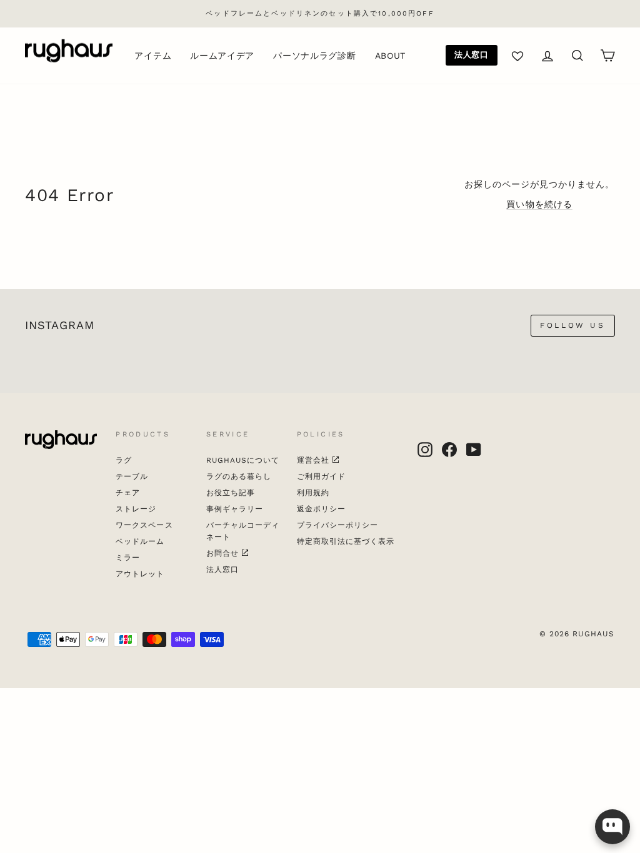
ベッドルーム (140, 541)
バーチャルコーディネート (242, 531)
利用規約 (313, 492)
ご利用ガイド (321, 476)
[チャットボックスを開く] (612, 826)
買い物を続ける (539, 204)
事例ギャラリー (234, 509)
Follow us (572, 325)
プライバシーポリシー (338, 525)
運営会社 (313, 460)
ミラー (128, 557)
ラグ (124, 460)
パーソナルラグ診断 (314, 56)
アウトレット (140, 573)
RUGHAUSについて (243, 460)
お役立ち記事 (230, 492)
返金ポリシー (321, 509)
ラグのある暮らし (238, 476)
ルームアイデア (222, 56)
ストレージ (136, 509)
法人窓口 (471, 54)
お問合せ (222, 553)
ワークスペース (144, 525)
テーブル (132, 476)
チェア (128, 492)
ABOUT (390, 56)
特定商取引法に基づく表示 (346, 541)
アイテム (152, 56)
